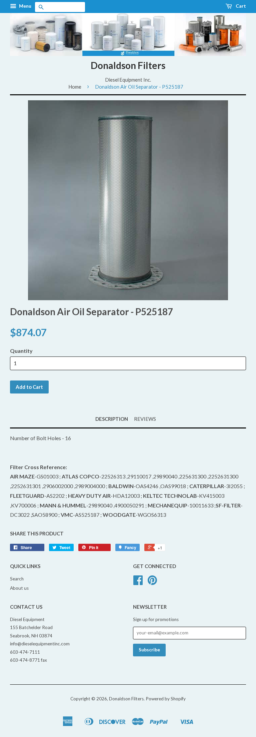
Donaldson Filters (128, 65)
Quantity (21, 351)
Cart (240, 6)
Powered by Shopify (166, 698)
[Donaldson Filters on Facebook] (138, 582)
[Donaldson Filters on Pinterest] (152, 582)
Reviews (145, 419)
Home (74, 87)
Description (111, 419)
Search (17, 578)
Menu (24, 6)
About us (19, 588)
